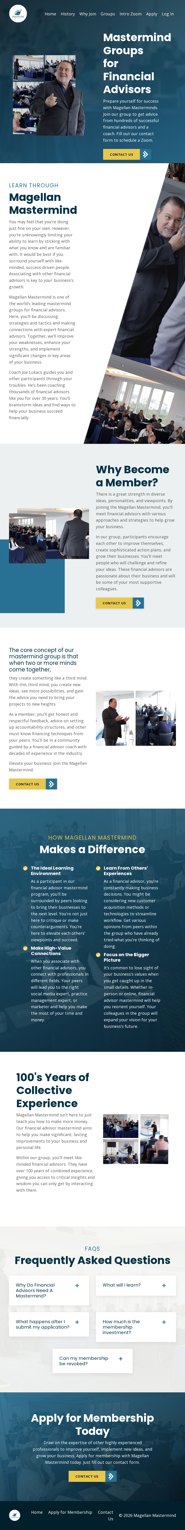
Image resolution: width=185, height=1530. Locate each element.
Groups (108, 13)
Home (50, 13)
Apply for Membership (70, 1512)
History (68, 13)
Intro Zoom (131, 13)
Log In (168, 13)
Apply (151, 13)
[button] (127, 154)
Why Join (87, 13)
